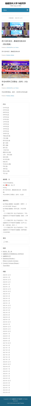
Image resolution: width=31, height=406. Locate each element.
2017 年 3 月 (6, 355)
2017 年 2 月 (6, 357)
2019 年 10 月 (7, 322)
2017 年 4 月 (6, 352)
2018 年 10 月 (7, 331)
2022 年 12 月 (7, 289)
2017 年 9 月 (6, 345)
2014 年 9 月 (6, 383)
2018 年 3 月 (6, 340)
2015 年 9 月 (6, 376)
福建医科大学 (7, 256)
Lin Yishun (16, 47)
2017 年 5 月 (6, 350)
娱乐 (4, 147)
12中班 (5, 121)
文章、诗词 (6, 154)
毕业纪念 (8, 55)
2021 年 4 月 (6, 312)
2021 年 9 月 (6, 310)
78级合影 (5, 136)
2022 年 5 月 (6, 296)
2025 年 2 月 (6, 277)
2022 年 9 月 (6, 293)
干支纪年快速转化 (8, 183)
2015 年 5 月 (6, 378)
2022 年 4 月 (6, 298)
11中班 (5, 119)
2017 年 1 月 (6, 359)
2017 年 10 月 (7, 343)
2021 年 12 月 (7, 305)
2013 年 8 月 (6, 392)
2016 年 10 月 (7, 364)
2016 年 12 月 (7, 362)
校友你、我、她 (7, 251)
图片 (4, 145)
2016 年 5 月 (6, 371)
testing (5, 187)
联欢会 (12, 55)
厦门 (4, 143)
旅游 (4, 157)
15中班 (5, 129)
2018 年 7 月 (6, 333)
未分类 (5, 159)
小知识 (5, 150)
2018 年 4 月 (6, 338)
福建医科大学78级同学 (15, 3)
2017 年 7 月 (6, 347)
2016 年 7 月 (6, 369)
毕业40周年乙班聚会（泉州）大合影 (13, 194)
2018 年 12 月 (7, 326)
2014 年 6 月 (6, 390)
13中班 (5, 124)
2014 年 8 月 (6, 385)
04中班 (5, 110)
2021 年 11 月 (7, 308)
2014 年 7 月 (6, 387)
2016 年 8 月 (6, 366)
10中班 (5, 117)
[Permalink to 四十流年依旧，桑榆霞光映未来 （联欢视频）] (15, 30)
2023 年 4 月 (6, 284)
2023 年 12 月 (7, 279)
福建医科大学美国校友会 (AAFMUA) (13, 254)
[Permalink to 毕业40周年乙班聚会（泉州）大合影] (15, 69)
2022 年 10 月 (7, 291)
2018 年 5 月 (6, 336)
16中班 (5, 131)
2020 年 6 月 (6, 317)
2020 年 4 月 (6, 319)
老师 (4, 168)
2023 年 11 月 (7, 282)
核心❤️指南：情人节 (9, 185)
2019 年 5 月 (6, 324)
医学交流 (5, 140)
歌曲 (4, 161)
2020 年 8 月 (6, 315)
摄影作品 (5, 152)
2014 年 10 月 (7, 380)
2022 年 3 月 (6, 301)
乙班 (4, 138)
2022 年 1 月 (6, 303)
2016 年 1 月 (6, 373)
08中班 (5, 112)
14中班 (5, 126)
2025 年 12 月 (7, 275)
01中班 (5, 107)
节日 (4, 173)
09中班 (5, 114)
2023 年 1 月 (6, 286)
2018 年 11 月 (7, 329)
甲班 (4, 166)
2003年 (5, 133)
